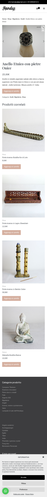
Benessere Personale (9, 446)
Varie (4, 408)
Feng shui (5, 443)
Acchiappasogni (7, 428)
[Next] (44, 41)
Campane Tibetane (8, 387)
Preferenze (23, 489)
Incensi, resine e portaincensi (12, 405)
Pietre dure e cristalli (9, 392)
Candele (5, 430)
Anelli (22, 19)
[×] (5, 491)
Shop (9, 19)
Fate (3, 395)
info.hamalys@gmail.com (17, 2)
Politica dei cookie (18, 494)
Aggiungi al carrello (11, 91)
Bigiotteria (16, 19)
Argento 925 (6, 398)
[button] (43, 457)
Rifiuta (23, 483)
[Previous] (3, 41)
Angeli (4, 403)
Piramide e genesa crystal (11, 441)
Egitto (4, 433)
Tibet (4, 435)
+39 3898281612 (33, 2)
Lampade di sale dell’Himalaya (12, 411)
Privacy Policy (29, 494)
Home (4, 19)
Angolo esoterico (8, 425)
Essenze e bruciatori (9, 390)
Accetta (23, 477)
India (4, 438)
